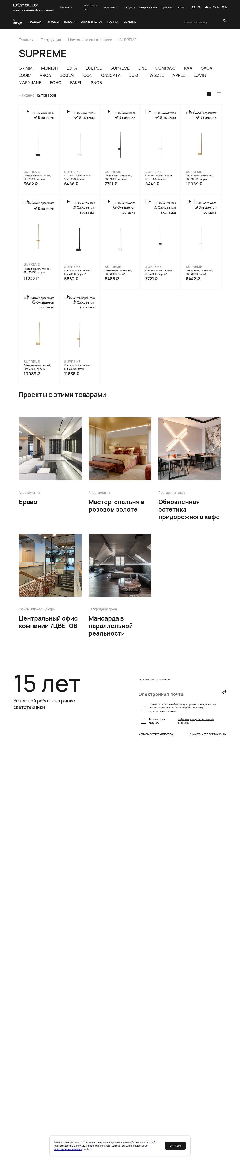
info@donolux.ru (111, 7)
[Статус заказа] (193, 7)
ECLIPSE (94, 68)
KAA (188, 68)
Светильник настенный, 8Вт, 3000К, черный (118, 177)
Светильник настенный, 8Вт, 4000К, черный (158, 272)
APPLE (178, 75)
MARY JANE (30, 82)
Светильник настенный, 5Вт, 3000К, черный (37, 177)
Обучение (130, 21)
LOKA (72, 68)
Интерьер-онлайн (148, 7)
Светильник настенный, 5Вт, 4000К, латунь (37, 367)
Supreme (32, 172)
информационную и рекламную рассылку (196, 721)
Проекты (53, 21)
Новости (69, 21)
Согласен (175, 1145)
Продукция (36, 21)
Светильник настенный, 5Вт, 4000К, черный (77, 272)
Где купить (129, 7)
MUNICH (49, 68)
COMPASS (165, 68)
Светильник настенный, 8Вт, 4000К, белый (199, 272)
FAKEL (76, 82)
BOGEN (67, 75)
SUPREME (127, 39)
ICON (87, 75)
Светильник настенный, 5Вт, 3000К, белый (77, 177)
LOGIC (25, 75)
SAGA (206, 68)
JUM (133, 75)
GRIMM (26, 68)
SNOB (96, 82)
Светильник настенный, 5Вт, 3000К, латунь (199, 177)
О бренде (17, 21)
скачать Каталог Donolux (208, 734)
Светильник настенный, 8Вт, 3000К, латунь (37, 270)
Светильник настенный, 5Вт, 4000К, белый (118, 272)
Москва (64, 7)
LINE (142, 68)
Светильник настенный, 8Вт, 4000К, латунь (77, 367)
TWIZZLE (155, 75)
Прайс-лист (167, 7)
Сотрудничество (91, 21)
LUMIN (200, 75)
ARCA (45, 75)
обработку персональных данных (193, 704)
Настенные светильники (90, 39)
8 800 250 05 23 (90, 7)
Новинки (112, 21)
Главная (26, 39)
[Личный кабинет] (199, 7)
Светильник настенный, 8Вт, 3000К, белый (158, 177)
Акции (181, 7)
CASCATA (111, 75)
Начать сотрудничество (156, 734)
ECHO (55, 82)
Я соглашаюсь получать (181, 721)
